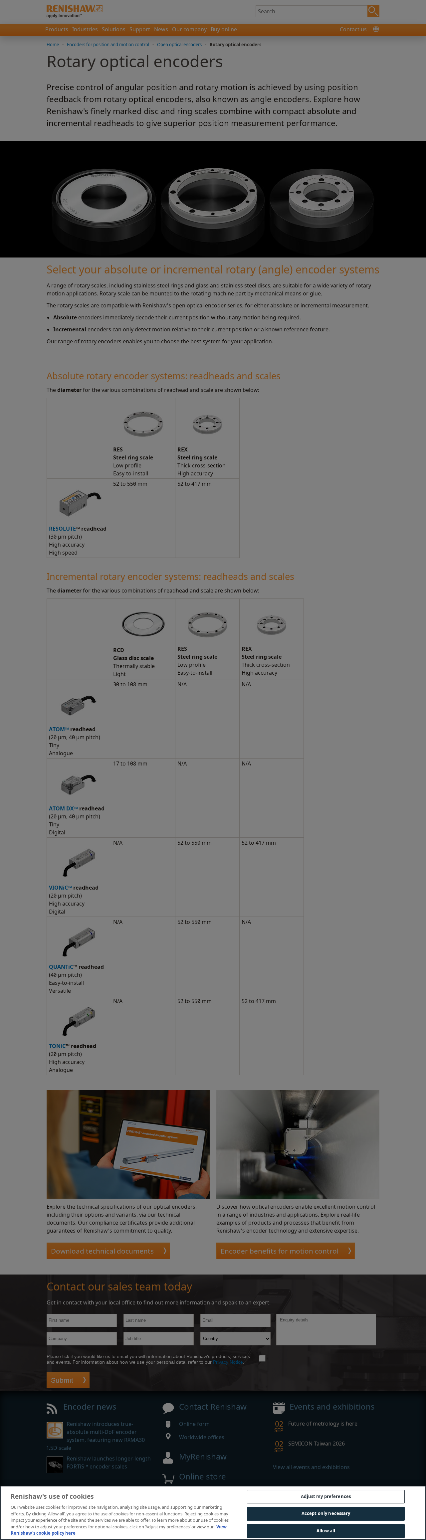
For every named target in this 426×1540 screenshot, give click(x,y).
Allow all (326, 1531)
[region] (213, 1513)
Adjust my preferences (326, 1496)
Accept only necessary (326, 1513)
